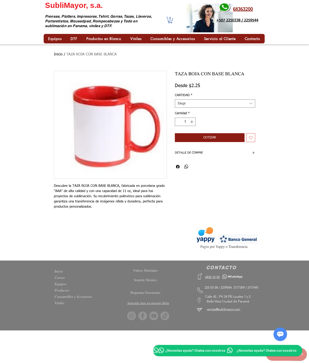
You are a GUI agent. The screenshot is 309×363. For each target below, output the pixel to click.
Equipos (60, 283)
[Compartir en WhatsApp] (186, 166)
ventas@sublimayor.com (223, 309)
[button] (170, 20)
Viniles (59, 302)
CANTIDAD (184, 95)
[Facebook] (142, 315)
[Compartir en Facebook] (178, 166)
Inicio (58, 54)
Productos (62, 290)
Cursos (60, 277)
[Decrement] (178, 122)
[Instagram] (131, 315)
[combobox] (215, 103)
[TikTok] (164, 315)
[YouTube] (153, 315)
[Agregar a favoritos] (250, 137)
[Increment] (192, 122)
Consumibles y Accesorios (73, 296)
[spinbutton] (185, 122)
